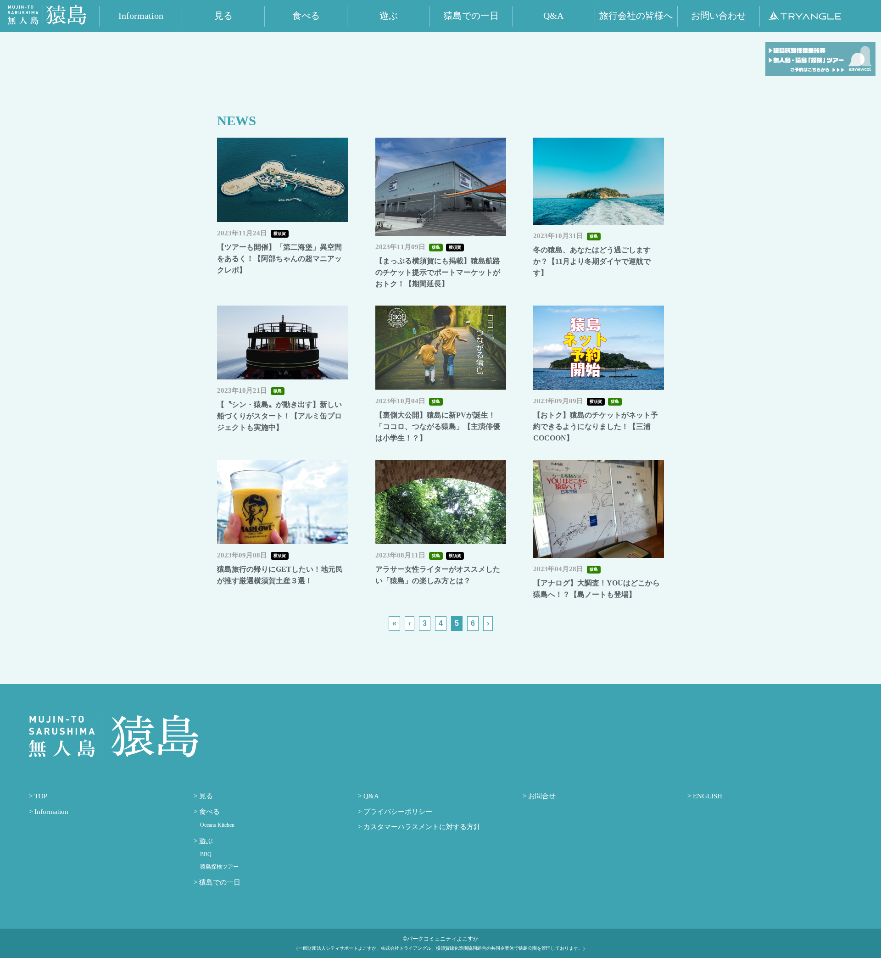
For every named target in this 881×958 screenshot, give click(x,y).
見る (205, 796)
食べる (208, 811)
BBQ (206, 854)
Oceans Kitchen (217, 825)
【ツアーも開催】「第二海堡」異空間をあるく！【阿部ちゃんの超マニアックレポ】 (279, 258)
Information (50, 811)
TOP (40, 796)
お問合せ (541, 796)
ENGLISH (706, 796)
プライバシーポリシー (397, 811)
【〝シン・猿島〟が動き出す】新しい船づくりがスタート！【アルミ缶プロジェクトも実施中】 (279, 416)
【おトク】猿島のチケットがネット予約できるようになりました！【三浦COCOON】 (595, 426)
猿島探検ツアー (219, 866)
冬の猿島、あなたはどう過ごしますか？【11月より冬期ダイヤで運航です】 (592, 261)
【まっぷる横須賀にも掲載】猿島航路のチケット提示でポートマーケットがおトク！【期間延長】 (437, 272)
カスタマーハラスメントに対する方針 (421, 826)
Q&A (370, 796)
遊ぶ (205, 841)
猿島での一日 (218, 882)
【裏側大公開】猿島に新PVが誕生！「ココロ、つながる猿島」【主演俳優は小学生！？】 (437, 426)
